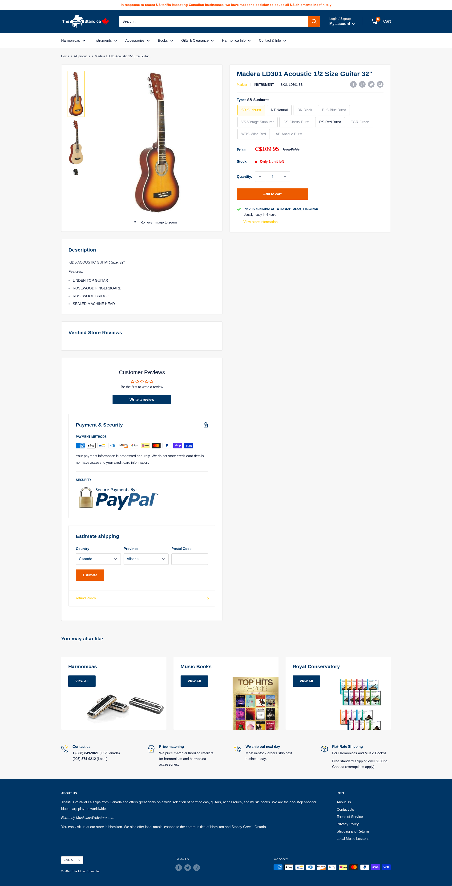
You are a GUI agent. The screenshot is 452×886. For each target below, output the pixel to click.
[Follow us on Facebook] (178, 867)
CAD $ (68, 860)
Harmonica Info (234, 40)
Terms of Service (350, 817)
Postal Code (181, 549)
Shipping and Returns (353, 831)
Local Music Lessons (353, 839)
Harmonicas (70, 40)
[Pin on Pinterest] (362, 84)
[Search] (314, 21)
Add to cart (272, 194)
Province (131, 549)
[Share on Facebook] (353, 84)
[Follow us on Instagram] (196, 867)
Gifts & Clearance (195, 40)
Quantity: (244, 177)
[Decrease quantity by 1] (260, 177)
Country (82, 549)
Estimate (90, 575)
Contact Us (345, 809)
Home (65, 56)
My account (340, 24)
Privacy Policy (348, 824)
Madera (242, 84)
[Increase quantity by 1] (285, 177)
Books (163, 40)
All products (82, 56)
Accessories (135, 40)
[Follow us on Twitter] (187, 867)
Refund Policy (85, 598)
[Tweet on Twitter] (371, 84)
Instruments (102, 40)
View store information (260, 222)
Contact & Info (270, 40)
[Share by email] (380, 84)
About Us (344, 802)
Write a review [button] (141, 400)
